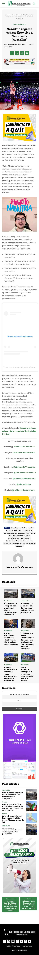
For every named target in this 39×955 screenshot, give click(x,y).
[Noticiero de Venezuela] (19, 558)
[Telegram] (27, 53)
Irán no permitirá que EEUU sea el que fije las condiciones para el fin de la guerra (12, 807)
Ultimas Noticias (29, 543)
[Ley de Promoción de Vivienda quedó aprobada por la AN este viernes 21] (11, 657)
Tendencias (16, 543)
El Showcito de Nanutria (23, 530)
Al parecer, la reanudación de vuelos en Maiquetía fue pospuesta (27, 608)
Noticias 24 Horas (23, 536)
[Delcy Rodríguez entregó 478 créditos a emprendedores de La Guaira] (28, 657)
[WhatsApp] (22, 53)
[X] (17, 53)
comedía (9, 530)
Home (8, 15)
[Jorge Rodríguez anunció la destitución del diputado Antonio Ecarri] (11, 623)
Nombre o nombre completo (19, 694)
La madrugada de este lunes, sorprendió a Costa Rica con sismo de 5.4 (13, 819)
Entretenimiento (18, 15)
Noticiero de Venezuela (16, 44)
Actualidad (15, 528)
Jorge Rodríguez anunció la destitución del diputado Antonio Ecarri (11, 639)
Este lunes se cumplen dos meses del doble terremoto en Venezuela (10, 609)
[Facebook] (12, 53)
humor (32, 533)
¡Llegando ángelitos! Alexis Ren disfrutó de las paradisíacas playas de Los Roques (10, 905)
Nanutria (12, 536)
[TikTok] (17, 941)
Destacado (8, 601)
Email (19, 701)
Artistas (24, 528)
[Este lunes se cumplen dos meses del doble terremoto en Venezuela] (11, 593)
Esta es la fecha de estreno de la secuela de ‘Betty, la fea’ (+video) (19, 431)
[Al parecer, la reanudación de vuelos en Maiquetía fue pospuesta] (28, 593)
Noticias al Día (13, 538)
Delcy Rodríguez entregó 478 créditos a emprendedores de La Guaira (27, 674)
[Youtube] (29, 941)
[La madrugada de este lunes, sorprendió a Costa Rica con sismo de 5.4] (31, 818)
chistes (31, 528)
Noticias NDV (26, 538)
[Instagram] (8, 941)
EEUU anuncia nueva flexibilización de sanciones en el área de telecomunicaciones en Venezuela (28, 641)
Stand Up (7, 543)
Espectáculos (23, 533)
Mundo (4, 802)
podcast (29, 541)
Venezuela (19, 546)
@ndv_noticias (24, 484)
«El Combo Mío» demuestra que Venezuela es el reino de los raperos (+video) (28, 904)
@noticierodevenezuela (25, 472)
